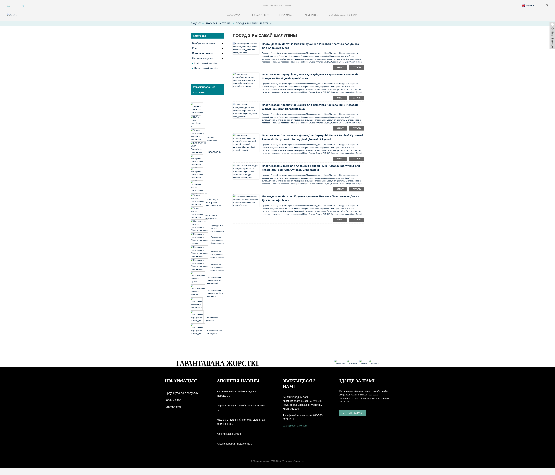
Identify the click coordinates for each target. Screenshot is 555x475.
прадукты (259, 14)
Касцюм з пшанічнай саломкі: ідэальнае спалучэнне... (241, 421)
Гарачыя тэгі (173, 400)
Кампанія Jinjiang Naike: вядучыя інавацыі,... (237, 393)
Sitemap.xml (173, 406)
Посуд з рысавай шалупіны (254, 23)
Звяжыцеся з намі (343, 14)
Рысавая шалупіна (218, 23)
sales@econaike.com (295, 425)
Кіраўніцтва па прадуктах (181, 393)
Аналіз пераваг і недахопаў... (234, 443)
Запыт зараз (352, 413)
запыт (340, 67)
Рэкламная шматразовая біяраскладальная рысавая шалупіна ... (219, 243)
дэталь (357, 67)
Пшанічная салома (202, 53)
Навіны (310, 14)
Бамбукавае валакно (203, 43)
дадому (233, 14)
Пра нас (285, 14)
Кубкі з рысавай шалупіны (205, 63)
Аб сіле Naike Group (229, 433)
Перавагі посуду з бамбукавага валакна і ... (241, 407)
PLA (194, 48)
